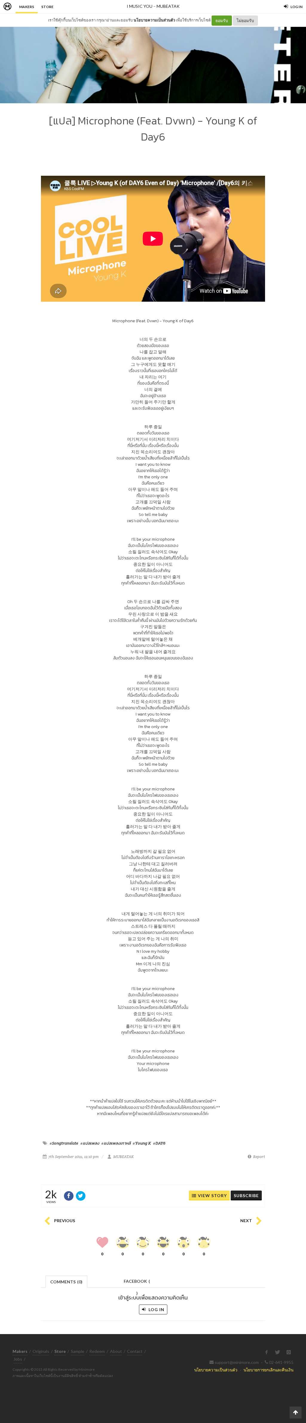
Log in (155, 1309)
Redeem (97, 1351)
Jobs (17, 1359)
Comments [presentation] (66, 1281)
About (116, 1351)
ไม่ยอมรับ (245, 20)
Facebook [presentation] (137, 1283)
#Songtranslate (64, 1143)
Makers (26, 6)
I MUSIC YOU (139, 6)
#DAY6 (159, 1143)
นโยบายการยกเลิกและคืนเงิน (268, 1369)
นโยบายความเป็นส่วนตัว (154, 20)
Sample (77, 1351)
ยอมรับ (221, 20)
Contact (135, 1351)
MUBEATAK (168, 6)
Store (47, 6)
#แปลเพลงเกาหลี (116, 1143)
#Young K (142, 1143)
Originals (41, 1351)
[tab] (66, 1281)
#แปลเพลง (89, 1143)
